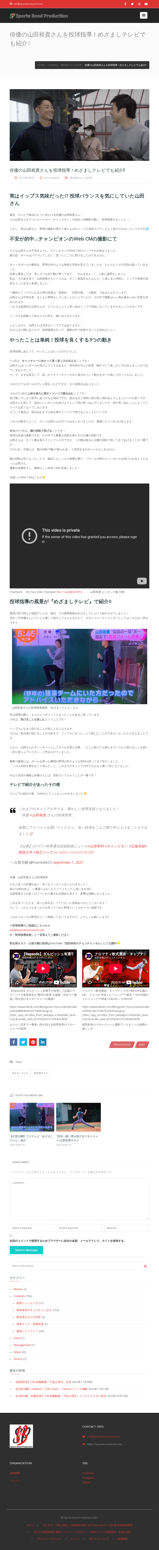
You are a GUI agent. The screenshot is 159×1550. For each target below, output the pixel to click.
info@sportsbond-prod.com (28, 3)
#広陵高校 (137, 846)
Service (18, 1359)
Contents (19, 1296)
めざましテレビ (20, 1073)
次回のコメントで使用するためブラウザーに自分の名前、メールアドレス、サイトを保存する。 (68, 1240)
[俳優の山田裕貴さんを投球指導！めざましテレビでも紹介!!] (79, 125)
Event (17, 1338)
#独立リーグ (43, 852)
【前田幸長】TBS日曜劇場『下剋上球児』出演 (42, 1382)
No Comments (52, 177)
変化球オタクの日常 (81, 177)
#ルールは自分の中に (70, 592)
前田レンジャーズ (27, 1303)
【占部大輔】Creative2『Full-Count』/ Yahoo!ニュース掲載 (50, 1389)
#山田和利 (96, 846)
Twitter (86, 1482)
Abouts (18, 1289)
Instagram (88, 1477)
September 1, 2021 (68, 862)
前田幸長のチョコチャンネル (34, 1310)
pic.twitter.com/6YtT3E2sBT (74, 852)
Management (22, 1345)
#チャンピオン (116, 846)
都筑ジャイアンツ (27, 1331)
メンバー (15, 1480)
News (17, 1352)
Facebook (88, 1473)
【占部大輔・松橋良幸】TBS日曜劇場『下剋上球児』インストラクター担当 (60, 1396)
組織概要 (15, 1473)
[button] (143, 15)
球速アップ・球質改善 (30, 1324)
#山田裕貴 (38, 815)
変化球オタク (41, 1073)
